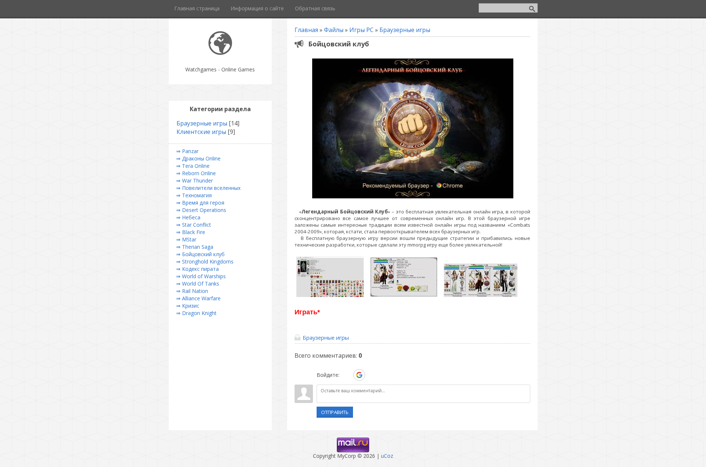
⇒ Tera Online (193, 165)
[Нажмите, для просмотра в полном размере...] (412, 198)
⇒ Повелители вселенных (208, 187)
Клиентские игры (201, 132)
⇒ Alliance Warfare (198, 298)
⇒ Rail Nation (192, 290)
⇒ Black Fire (190, 232)
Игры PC (361, 30)
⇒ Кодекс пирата (197, 268)
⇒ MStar (186, 239)
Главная (306, 30)
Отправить (335, 412)
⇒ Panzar (187, 151)
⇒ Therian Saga (194, 246)
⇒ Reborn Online (196, 173)
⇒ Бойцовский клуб (200, 254)
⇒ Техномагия (194, 195)
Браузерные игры (404, 30)
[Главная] (220, 52)
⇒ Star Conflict (193, 224)
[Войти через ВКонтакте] (346, 375)
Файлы (333, 30)
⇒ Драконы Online (198, 158)
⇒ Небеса (188, 217)
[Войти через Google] (359, 375)
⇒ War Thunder (194, 180)
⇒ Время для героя (200, 202)
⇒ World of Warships (201, 276)
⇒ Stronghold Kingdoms (204, 261)
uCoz (387, 455)
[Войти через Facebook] (372, 375)
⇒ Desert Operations (201, 209)
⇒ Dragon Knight (196, 312)
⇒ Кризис (187, 305)
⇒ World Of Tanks (197, 283)
